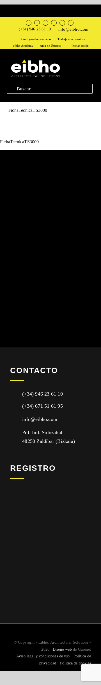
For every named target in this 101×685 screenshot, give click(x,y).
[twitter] (37, 23)
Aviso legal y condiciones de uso (43, 656)
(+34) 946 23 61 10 (35, 29)
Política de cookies (75, 663)
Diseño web (62, 649)
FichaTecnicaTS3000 (19, 8)
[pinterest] (71, 23)
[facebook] (28, 23)
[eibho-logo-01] (35, 59)
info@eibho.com (73, 29)
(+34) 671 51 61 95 (42, 406)
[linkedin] (62, 23)
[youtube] (54, 23)
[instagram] (45, 23)
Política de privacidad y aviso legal (41, 558)
